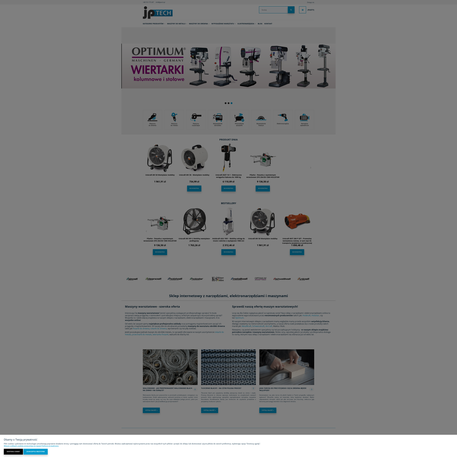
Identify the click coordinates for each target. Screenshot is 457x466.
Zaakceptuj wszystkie (35, 451)
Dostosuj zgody (13, 451)
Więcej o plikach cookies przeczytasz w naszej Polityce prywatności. (31, 446)
